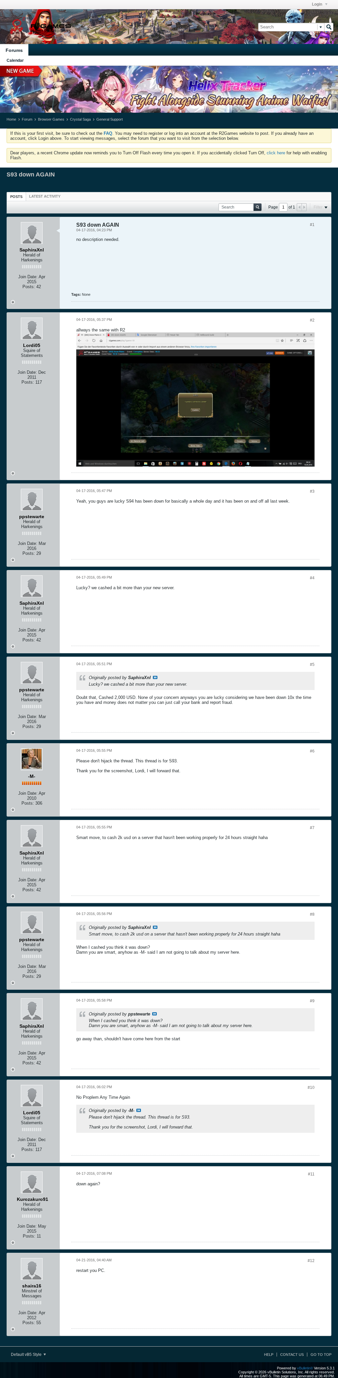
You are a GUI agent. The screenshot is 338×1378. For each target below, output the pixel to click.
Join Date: (28, 276)
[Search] (328, 27)
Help (268, 1355)
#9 (312, 1001)
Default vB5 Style (27, 1354)
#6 (312, 751)
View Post (155, 677)
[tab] (16, 196)
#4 (312, 578)
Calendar (15, 60)
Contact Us (292, 1355)
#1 (312, 224)
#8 (312, 914)
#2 (312, 320)
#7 (312, 827)
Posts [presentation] (16, 197)
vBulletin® (305, 1368)
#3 (312, 491)
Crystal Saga (80, 119)
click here (276, 152)
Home (11, 119)
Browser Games (51, 119)
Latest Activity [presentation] (44, 196)
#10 (311, 1087)
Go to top (321, 1355)
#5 (312, 664)
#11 (311, 1174)
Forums (14, 50)
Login (317, 4)
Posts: (28, 286)
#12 (311, 1260)
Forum (27, 119)
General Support (109, 119)
